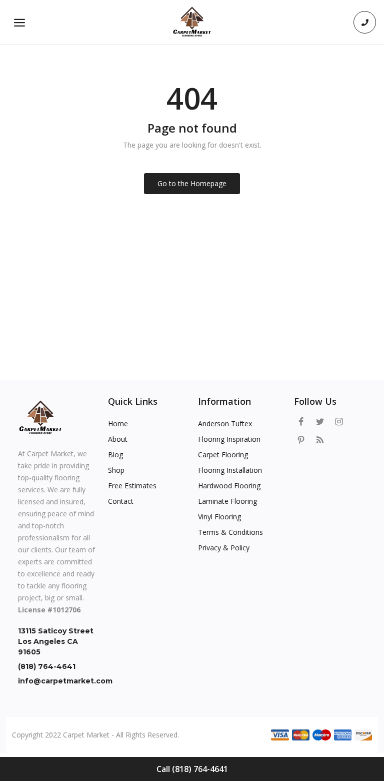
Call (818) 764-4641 (192, 768)
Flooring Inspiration (229, 439)
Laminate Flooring (227, 501)
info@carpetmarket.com (57, 680)
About (118, 439)
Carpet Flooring (223, 454)
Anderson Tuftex (225, 423)
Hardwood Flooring (229, 485)
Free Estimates (132, 485)
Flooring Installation (230, 470)
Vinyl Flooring (219, 516)
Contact (121, 501)
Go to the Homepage (192, 183)
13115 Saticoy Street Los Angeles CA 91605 (56, 641)
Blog (115, 454)
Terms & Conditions (230, 532)
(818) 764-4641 (47, 666)
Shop (116, 470)
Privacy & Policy (224, 547)
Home (118, 423)
